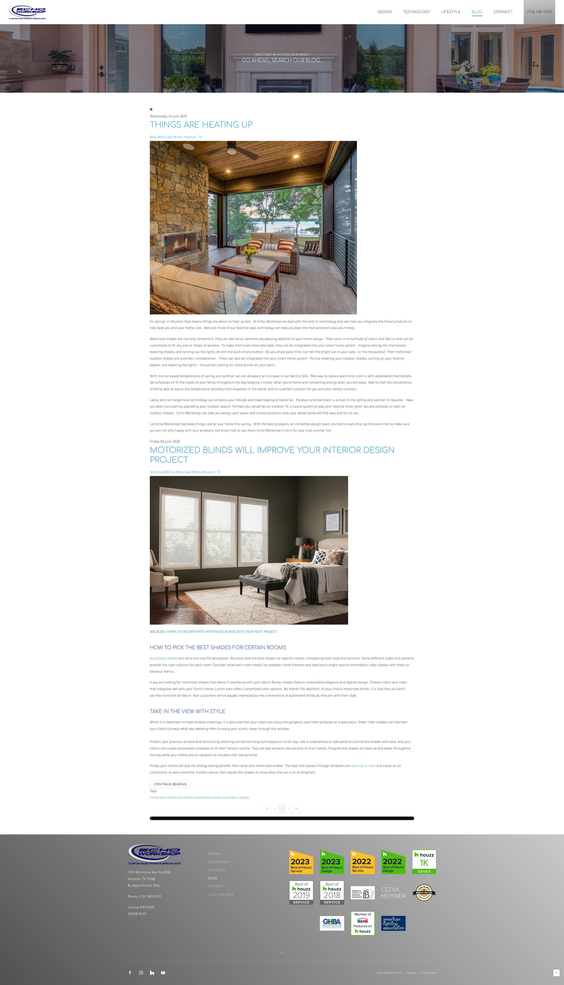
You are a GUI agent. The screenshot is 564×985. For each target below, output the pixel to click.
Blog (477, 12)
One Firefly (396, 973)
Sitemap (411, 973)
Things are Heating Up (201, 124)
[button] (282, 952)
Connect (503, 12)
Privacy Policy (428, 973)
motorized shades (207, 798)
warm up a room (363, 766)
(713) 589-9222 (539, 12)
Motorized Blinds (162, 472)
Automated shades (164, 659)
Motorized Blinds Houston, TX (179, 137)
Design (385, 12)
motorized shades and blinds (171, 798)
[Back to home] (27, 12)
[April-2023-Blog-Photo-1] (253, 228)
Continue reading (170, 784)
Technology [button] (416, 12)
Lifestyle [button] (451, 12)
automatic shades (235, 798)
